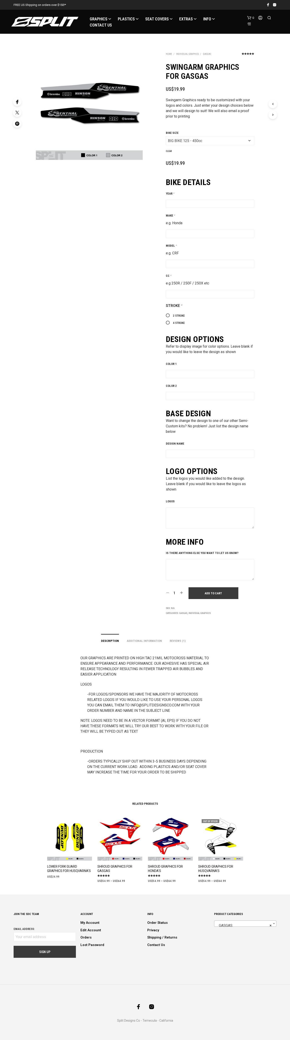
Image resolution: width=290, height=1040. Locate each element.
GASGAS (207, 54)
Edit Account (90, 930)
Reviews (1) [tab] (178, 641)
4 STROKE (179, 323)
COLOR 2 (171, 386)
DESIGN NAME (175, 443)
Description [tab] (110, 641)
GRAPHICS (98, 19)
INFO (207, 19)
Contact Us (156, 945)
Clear (169, 151)
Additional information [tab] (144, 641)
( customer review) (248, 55)
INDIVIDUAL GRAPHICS (187, 54)
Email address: (24, 929)
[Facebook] (17, 101)
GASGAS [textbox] (244, 925)
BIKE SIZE (172, 133)
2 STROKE (179, 315)
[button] (250, 18)
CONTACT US (101, 25)
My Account (89, 923)
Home (169, 54)
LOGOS (170, 501)
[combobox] (245, 923)
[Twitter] (17, 112)
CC (169, 275)
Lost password (92, 945)
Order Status (157, 923)
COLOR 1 (171, 364)
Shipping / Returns (162, 937)
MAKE (170, 215)
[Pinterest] (17, 123)
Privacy (153, 930)
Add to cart (213, 593)
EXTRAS (186, 19)
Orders (86, 937)
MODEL (171, 245)
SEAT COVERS (157, 19)
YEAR (170, 193)
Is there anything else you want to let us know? (202, 553)
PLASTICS (126, 19)
